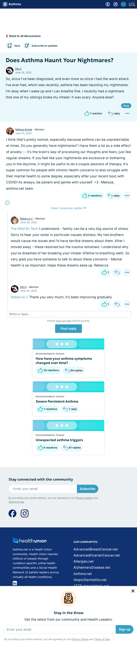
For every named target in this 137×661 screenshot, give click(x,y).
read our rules (63, 320)
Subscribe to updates (45, 45)
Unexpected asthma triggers (59, 440)
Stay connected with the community (41, 479)
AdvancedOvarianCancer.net (96, 555)
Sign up (124, 629)
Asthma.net (82, 574)
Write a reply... (20, 314)
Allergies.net (83, 561)
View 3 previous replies (67, 208)
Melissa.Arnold (23, 129)
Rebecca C (26, 218)
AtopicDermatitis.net (90, 580)
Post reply (68, 328)
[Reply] (117, 272)
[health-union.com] (30, 541)
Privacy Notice (79, 639)
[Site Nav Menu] (131, 4)
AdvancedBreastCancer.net (95, 549)
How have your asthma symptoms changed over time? (64, 360)
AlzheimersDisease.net (91, 567)
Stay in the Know (68, 613)
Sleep (126, 105)
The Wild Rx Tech (24, 229)
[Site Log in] (116, 4)
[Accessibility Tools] (108, 4)
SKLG (18, 68)
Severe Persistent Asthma (57, 401)
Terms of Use (102, 639)
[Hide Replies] (7, 203)
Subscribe (87, 489)
